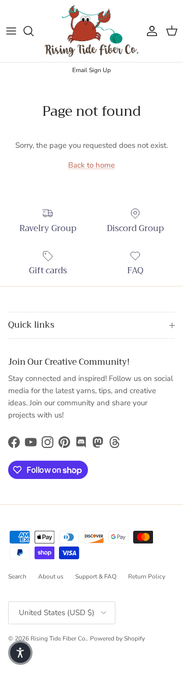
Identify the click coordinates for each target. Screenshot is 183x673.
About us (51, 576)
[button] (20, 652)
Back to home (91, 165)
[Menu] (11, 31)
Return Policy (146, 576)
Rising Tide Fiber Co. (58, 638)
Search (17, 576)
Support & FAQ (95, 576)
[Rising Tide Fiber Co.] (91, 31)
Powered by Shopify (117, 638)
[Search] (33, 31)
